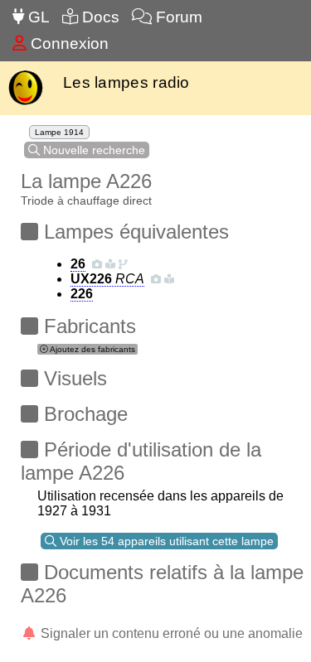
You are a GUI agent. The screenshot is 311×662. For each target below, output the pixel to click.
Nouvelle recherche (92, 150)
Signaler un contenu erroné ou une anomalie (170, 633)
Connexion (68, 43)
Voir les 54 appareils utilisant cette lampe (165, 541)
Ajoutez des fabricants (91, 349)
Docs (98, 17)
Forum (177, 17)
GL (37, 17)
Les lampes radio (126, 82)
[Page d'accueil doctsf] (25, 103)
